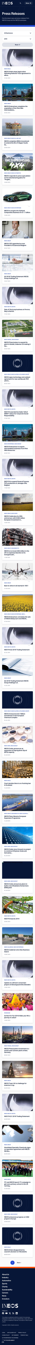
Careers (5, 1293)
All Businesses (8, 33)
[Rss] (13, 1313)
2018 (5, 39)
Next (19, 1263)
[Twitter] (10, 1313)
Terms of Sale (24, 1335)
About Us (5, 1274)
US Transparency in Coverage (10, 1337)
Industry (5, 1277)
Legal (3, 1332)
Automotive (6, 1280)
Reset (16, 45)
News (4, 1296)
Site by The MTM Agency (8, 1340)
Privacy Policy (22, 1332)
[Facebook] (3, 1313)
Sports (4, 1283)
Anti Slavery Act (11, 1332)
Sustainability (7, 1290)
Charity (5, 1287)
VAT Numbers (15, 1335)
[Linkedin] (17, 1313)
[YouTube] (6, 1313)
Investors (5, 1299)
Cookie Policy (6, 1335)
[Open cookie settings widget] (3, 1342)
